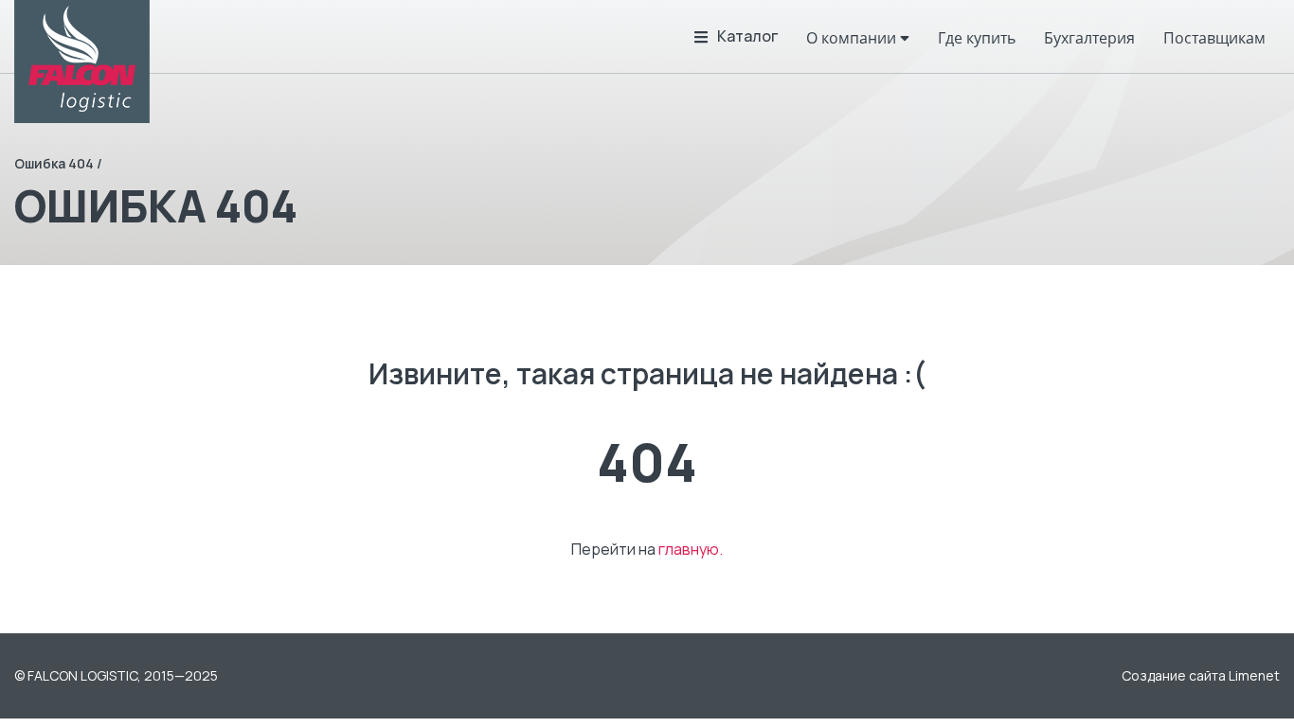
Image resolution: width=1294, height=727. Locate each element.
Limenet (1254, 675)
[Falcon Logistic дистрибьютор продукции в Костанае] (82, 61)
